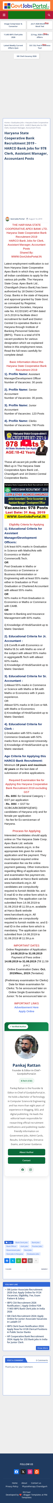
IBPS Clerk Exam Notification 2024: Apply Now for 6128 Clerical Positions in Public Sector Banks (27, 1329)
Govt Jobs (28, 1250)
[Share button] (35, 1260)
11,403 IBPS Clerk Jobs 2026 (13, 35)
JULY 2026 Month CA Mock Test (39, 25)
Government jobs (13, 1250)
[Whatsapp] (18, 1260)
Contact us (36, 1483)
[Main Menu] (4, 15)
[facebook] (16, 1471)
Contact (26, 1160)
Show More (42, 1348)
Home (7, 122)
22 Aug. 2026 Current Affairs (40, 35)
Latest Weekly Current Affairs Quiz (13, 46)
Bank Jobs (36, 1242)
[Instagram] (30, 1170)
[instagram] (30, 1471)
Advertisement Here (26, 1007)
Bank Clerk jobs (22, 1242)
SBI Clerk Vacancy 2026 (26, 56)
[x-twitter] (23, 1471)
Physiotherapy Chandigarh (34, 1486)
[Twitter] (12, 1260)
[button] (49, 15)
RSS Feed (26, 1492)
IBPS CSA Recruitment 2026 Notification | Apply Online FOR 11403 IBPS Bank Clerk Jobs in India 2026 (26, 1307)
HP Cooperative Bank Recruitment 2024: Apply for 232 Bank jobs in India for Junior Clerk (27, 1339)
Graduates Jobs (17, 122)
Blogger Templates (32, 1494)
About (24, 1483)
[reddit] (36, 1471)
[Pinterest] (24, 1260)
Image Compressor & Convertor (13, 25)
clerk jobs (24, 1246)
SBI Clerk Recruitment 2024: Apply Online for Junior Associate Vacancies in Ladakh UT (27, 1319)
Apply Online (26, 1011)
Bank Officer (11, 1246)
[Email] (30, 1260)
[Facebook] (23, 1170)
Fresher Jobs (37, 1246)
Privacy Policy (12, 1486)
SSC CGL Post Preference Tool (39, 46)
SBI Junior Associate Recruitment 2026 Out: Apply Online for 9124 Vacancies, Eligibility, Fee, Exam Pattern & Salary (24, 1294)
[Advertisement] (26, 88)
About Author (26, 1152)
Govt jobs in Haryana (15, 1254)
